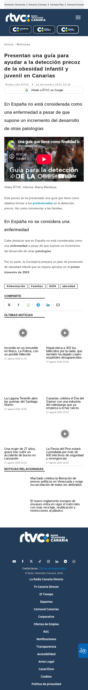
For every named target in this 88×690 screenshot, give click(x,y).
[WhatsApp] (28, 305)
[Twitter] (31, 562)
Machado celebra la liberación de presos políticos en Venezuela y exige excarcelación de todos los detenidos (56, 481)
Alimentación (16, 286)
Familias (37, 286)
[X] (8, 305)
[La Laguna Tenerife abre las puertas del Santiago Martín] (23, 383)
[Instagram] (48, 562)
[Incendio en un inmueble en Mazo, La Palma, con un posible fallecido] (23, 333)
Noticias (23, 44)
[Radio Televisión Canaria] (25, 17)
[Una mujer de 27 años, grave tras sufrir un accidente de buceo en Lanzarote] (23, 434)
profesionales (43, 203)
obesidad (68, 286)
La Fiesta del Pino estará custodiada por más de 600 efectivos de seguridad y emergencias (65, 453)
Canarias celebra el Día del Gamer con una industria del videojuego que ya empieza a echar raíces (65, 403)
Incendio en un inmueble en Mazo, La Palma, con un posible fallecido (21, 351)
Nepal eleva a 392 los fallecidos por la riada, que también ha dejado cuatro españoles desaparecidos (64, 352)
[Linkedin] (48, 305)
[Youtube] (14, 562)
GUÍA (52, 286)
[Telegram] (38, 305)
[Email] (57, 305)
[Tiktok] (40, 562)
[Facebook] (18, 305)
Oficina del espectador (52, 568)
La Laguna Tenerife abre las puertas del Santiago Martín (21, 401)
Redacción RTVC (17, 84)
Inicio (9, 44)
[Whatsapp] (74, 562)
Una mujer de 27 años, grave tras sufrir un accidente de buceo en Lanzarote (20, 453)
